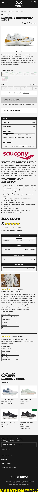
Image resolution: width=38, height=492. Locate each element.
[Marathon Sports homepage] (19, 4)
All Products (4, 11)
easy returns (30, 104)
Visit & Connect (6, 463)
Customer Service (6, 455)
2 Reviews (26, 93)
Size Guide (33, 85)
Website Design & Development (17, 484)
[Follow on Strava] (24, 477)
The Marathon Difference (8, 467)
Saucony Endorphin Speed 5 (26, 423)
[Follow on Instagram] (11, 477)
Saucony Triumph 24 (8, 423)
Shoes (17, 11)
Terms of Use (16, 481)
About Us (4, 459)
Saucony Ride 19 (25, 399)
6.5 (23, 88)
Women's (11, 11)
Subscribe (4, 449)
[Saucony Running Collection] (19, 160)
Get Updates (7, 445)
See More (4, 382)
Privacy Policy (7, 481)
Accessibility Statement (28, 481)
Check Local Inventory (12, 111)
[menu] (4, 2)
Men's (10, 14)
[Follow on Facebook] (14, 477)
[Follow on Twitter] (18, 477)
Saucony (23, 11)
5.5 (10, 88)
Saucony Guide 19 (7, 399)
